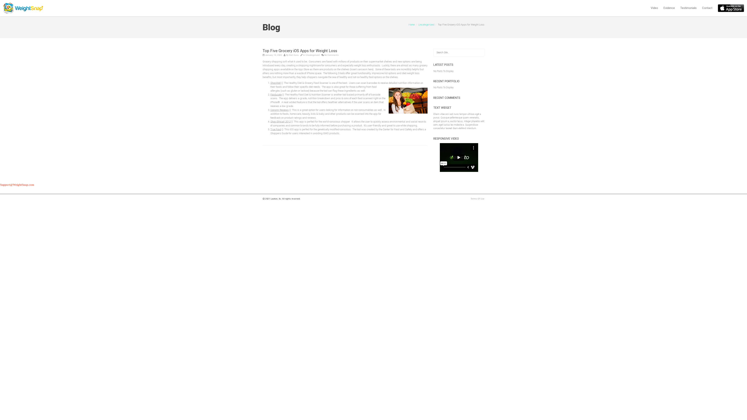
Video (654, 8)
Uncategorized (426, 24)
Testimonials (688, 8)
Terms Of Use (477, 199)
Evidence (669, 8)
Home (412, 24)
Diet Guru (294, 55)
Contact (707, 8)
